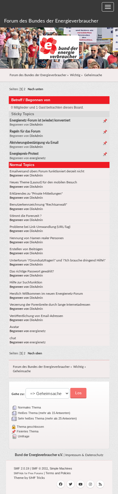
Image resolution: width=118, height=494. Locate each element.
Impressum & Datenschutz (84, 455)
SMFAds (19, 473)
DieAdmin (36, 124)
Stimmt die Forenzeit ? (25, 215)
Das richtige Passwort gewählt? (32, 271)
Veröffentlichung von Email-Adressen (36, 316)
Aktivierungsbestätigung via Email (34, 142)
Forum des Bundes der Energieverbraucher (51, 21)
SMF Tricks (37, 477)
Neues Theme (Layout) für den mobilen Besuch (43, 182)
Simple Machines (61, 468)
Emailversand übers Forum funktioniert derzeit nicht (47, 171)
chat (13, 338)
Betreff (16, 100)
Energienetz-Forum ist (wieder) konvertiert (40, 120)
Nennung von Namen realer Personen (37, 238)
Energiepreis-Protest (24, 153)
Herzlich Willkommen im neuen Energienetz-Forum (46, 293)
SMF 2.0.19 (21, 468)
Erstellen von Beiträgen (26, 249)
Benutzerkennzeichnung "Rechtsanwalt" (38, 204)
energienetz (38, 158)
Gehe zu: (18, 394)
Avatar (14, 327)
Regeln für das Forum (25, 131)
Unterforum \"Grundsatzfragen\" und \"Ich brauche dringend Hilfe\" (57, 260)
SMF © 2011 (40, 468)
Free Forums (35, 473)
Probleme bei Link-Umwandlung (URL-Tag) (40, 226)
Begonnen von (38, 100)
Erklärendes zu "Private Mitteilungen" (36, 193)
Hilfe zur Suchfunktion (26, 282)
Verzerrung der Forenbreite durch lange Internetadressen (50, 304)
